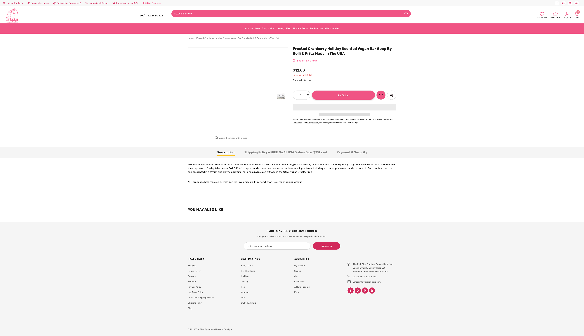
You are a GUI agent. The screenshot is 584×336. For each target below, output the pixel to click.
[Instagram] (563, 3)
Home (191, 38)
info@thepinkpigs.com (370, 282)
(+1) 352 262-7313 (151, 15)
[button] (344, 107)
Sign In (567, 17)
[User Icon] (567, 14)
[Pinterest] (570, 3)
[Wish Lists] (381, 95)
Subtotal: (298, 80)
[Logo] (12, 14)
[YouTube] (576, 3)
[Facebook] (557, 3)
